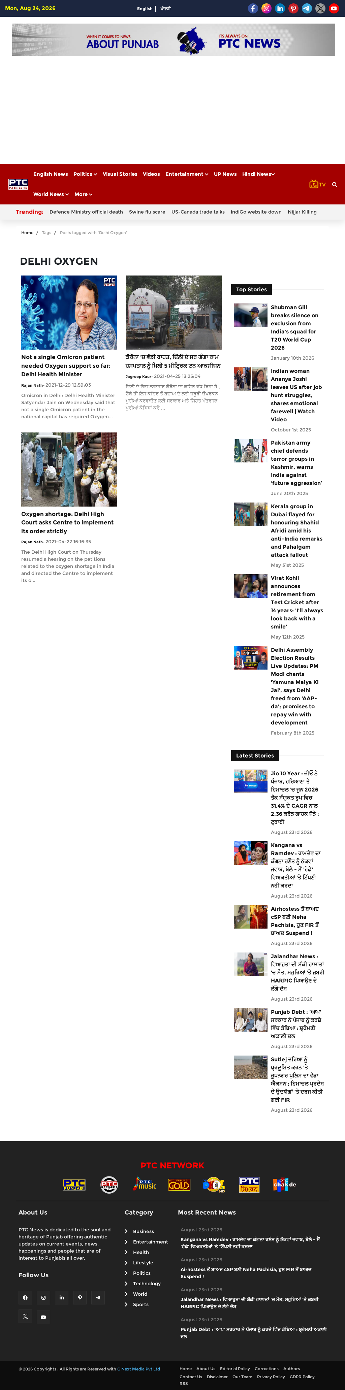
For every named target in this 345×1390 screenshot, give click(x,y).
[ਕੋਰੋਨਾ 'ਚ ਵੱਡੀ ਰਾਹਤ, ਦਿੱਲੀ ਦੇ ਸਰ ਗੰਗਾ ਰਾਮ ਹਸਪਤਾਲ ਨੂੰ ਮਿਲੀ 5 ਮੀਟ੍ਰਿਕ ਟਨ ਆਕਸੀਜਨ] (173, 312)
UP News (225, 174)
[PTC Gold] (179, 1184)
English (145, 8)
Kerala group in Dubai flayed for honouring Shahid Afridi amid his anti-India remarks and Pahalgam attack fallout (296, 530)
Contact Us (191, 1376)
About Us (205, 1368)
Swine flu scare (147, 212)
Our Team (242, 1376)
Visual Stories (120, 174)
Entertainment (185, 174)
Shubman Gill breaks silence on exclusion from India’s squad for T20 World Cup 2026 (294, 327)
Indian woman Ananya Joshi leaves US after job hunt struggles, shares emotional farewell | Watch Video (296, 395)
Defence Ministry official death (86, 212)
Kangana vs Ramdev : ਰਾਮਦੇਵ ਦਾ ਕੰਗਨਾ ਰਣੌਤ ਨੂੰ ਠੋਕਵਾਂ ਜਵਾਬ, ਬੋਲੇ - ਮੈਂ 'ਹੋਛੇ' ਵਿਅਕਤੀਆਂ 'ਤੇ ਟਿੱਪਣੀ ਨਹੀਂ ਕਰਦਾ (296, 865)
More (81, 194)
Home (27, 232)
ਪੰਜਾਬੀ (166, 8)
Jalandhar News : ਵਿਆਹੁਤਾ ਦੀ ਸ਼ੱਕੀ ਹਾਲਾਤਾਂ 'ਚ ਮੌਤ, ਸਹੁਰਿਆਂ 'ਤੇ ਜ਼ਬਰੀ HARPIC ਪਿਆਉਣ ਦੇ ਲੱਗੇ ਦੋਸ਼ (297, 972)
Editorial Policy (235, 1368)
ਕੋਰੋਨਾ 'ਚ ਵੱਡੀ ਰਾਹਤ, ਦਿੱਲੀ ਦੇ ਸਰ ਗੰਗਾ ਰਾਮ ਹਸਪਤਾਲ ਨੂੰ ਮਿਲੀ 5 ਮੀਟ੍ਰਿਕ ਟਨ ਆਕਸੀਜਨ (173, 361)
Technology (147, 1284)
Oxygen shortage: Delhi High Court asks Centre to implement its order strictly (67, 523)
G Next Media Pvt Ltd (138, 1368)
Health (141, 1252)
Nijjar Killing (302, 212)
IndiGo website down (256, 212)
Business (143, 1231)
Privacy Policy (271, 1376)
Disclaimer (217, 1376)
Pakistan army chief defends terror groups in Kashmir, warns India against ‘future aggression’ (296, 463)
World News (49, 194)
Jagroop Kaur (138, 376)
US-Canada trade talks (198, 212)
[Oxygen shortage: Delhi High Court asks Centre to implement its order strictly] (69, 469)
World (140, 1294)
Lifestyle (143, 1263)
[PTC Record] (109, 1184)
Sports (141, 1304)
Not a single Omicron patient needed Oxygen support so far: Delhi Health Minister (66, 366)
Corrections (267, 1368)
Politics (83, 174)
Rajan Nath (32, 385)
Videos (151, 174)
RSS (184, 1383)
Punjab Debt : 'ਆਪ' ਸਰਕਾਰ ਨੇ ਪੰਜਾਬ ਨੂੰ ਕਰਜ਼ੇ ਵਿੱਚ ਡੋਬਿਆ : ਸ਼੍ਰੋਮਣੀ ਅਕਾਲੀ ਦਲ (296, 1024)
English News (50, 174)
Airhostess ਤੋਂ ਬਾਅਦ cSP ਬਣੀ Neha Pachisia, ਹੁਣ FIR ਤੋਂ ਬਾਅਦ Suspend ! (295, 921)
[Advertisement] (173, 106)
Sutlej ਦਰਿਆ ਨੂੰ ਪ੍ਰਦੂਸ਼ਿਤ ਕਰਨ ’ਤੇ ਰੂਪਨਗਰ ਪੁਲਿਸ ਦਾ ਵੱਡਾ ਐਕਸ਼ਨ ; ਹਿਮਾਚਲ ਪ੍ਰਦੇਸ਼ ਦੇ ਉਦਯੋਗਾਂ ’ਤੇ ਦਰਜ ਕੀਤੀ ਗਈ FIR (297, 1079)
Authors (291, 1368)
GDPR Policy (302, 1376)
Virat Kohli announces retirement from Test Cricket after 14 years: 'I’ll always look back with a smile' (297, 602)
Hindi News (256, 174)
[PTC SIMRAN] (249, 1184)
